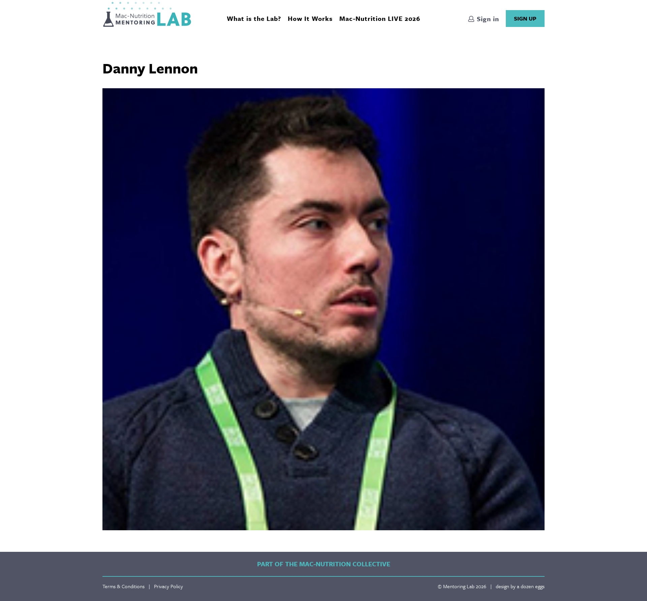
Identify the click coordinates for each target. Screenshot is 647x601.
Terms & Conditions (123, 586)
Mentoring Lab (147, 14)
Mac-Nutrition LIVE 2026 (379, 18)
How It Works (310, 18)
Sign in (487, 18)
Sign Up (525, 18)
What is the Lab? (254, 18)
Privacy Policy (168, 586)
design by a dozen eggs (520, 586)
